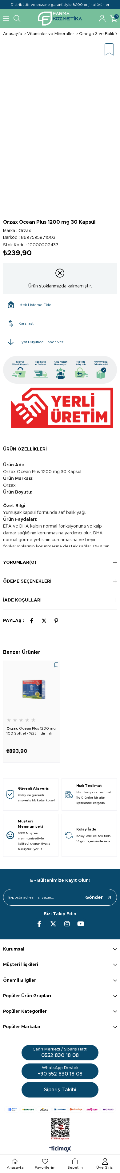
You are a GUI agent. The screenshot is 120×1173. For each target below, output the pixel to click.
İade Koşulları (22, 600)
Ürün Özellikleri (25, 449)
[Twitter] (53, 924)
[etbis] (60, 1129)
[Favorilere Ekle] (109, 50)
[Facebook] (39, 924)
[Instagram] (67, 924)
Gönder (94, 897)
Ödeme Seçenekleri (27, 581)
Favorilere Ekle (56, 664)
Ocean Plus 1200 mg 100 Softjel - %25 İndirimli (31, 731)
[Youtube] (81, 924)
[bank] (60, 1109)
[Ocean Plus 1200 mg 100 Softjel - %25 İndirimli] (31, 689)
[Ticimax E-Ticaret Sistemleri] (60, 1149)
